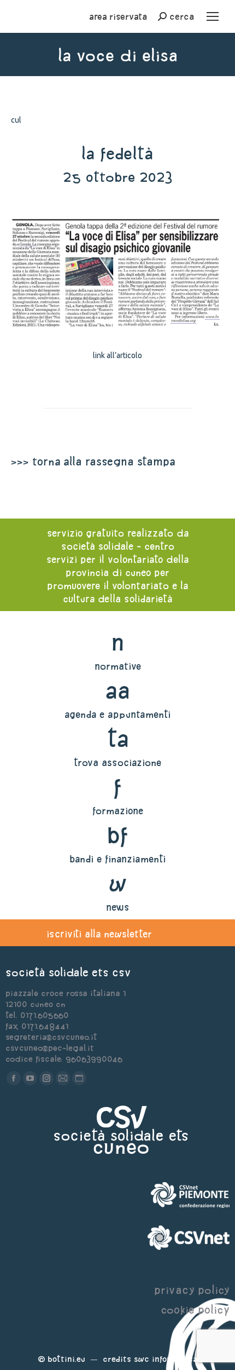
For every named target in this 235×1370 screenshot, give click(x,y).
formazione (117, 810)
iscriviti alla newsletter (99, 934)
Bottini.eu (66, 1359)
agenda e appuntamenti (117, 714)
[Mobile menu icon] (212, 16)
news (118, 907)
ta (117, 738)
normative (118, 666)
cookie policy (195, 1309)
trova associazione (117, 762)
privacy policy (192, 1290)
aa (118, 690)
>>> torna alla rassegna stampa (93, 461)
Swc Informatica (165, 1359)
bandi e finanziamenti (117, 859)
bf (117, 835)
